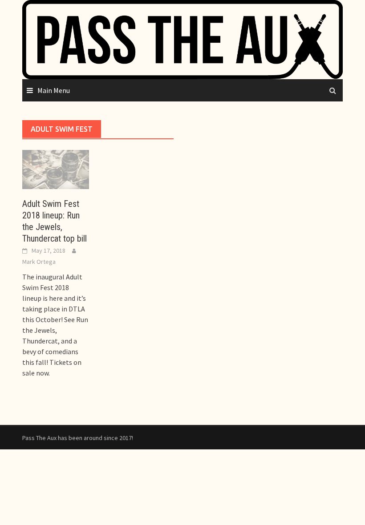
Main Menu (53, 90)
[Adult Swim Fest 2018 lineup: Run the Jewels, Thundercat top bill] (55, 168)
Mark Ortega (39, 262)
